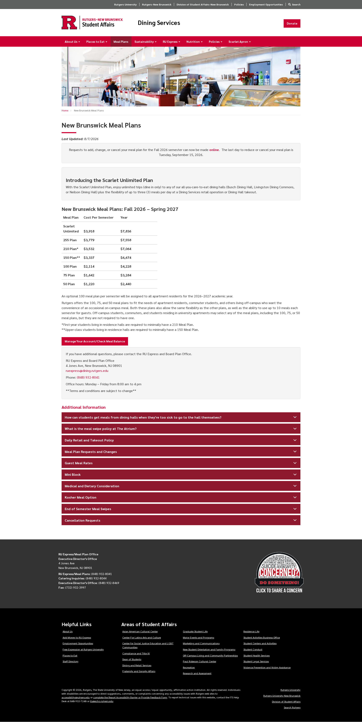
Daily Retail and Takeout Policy (89, 440)
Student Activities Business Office (261, 637)
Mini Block (73, 474)
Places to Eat (95, 41)
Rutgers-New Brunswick (156, 4)
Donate (292, 23)
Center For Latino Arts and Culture (141, 637)
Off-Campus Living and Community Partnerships (210, 655)
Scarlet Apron (239, 41)
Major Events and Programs (198, 637)
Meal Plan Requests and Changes (91, 451)
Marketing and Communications (201, 643)
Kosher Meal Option (80, 497)
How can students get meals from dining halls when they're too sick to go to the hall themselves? (143, 417)
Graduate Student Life (195, 631)
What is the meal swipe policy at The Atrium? (101, 428)
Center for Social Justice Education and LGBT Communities (147, 645)
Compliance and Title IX (136, 653)
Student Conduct (252, 649)
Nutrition (193, 41)
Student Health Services (256, 655)
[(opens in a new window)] (267, 572)
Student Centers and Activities (260, 643)
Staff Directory (70, 661)
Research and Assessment (197, 673)
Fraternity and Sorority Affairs (138, 671)
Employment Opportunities (266, 4)
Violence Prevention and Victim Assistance (267, 667)
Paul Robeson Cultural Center (199, 661)
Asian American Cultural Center (140, 631)
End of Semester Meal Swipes (88, 509)
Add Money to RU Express (77, 637)
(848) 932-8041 (88, 377)
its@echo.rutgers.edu (101, 701)
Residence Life (251, 631)
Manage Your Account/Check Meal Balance (95, 341)
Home (65, 110)
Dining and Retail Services (136, 665)
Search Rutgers (292, 707)
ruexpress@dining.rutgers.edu (87, 370)
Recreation (189, 667)
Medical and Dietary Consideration (92, 486)
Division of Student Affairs (286, 701)
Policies (239, 4)
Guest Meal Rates (79, 463)
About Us (71, 41)
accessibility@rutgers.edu (76, 697)
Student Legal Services (256, 661)
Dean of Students (131, 659)
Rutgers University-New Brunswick (281, 695)
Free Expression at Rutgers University (83, 649)
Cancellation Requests (82, 520)
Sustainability (144, 41)
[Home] (92, 22)
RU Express (170, 41)
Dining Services (159, 22)
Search (296, 4)
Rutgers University (125, 4)
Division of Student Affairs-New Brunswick (203, 4)
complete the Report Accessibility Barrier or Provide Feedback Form (130, 697)
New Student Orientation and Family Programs (209, 649)
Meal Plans (121, 41)
